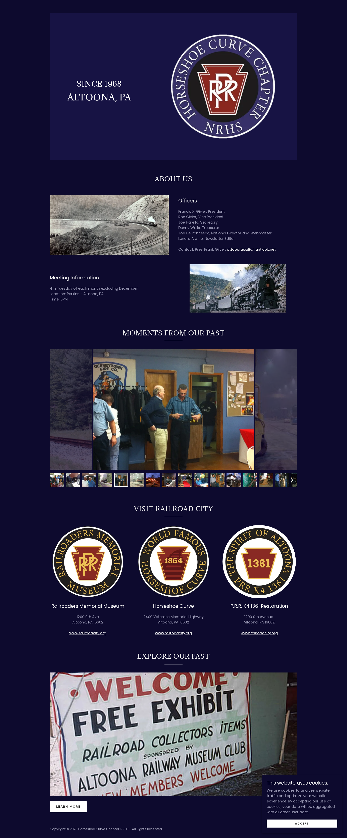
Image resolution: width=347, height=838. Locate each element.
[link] (99, 85)
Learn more (68, 806)
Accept (302, 824)
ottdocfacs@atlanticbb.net (251, 249)
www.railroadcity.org (87, 633)
